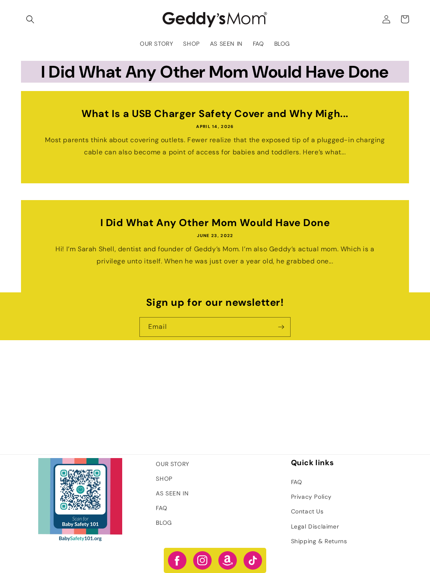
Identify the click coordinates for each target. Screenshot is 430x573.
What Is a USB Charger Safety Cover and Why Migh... (215, 113)
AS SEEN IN (172, 493)
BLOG (164, 522)
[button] (30, 19)
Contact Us (307, 511)
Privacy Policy (311, 496)
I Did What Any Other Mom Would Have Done (215, 222)
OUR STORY (172, 464)
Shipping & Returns (319, 541)
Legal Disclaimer (315, 526)
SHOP (164, 478)
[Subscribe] (281, 327)
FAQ (161, 508)
